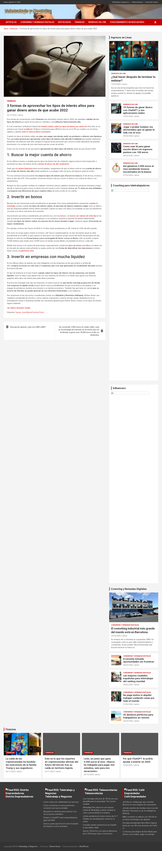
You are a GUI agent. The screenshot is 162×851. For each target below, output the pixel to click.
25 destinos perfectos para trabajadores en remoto (138, 716)
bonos (63, 216)
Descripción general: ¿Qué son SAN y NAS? (28, 327)
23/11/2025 (49, 771)
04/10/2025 (88, 775)
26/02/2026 (128, 721)
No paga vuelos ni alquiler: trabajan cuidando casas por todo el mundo (138, 698)
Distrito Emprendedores (19, 796)
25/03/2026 (116, 636)
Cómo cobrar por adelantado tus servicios (61, 802)
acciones (52, 203)
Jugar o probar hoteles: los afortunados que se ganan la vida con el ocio (139, 129)
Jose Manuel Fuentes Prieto (33, 312)
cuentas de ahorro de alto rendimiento (53, 164)
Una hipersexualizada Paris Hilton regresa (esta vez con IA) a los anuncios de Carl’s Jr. (140, 825)
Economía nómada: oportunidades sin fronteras (138, 660)
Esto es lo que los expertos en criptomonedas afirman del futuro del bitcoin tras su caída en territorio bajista (61, 763)
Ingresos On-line (97, 22)
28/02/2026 (128, 685)
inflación (29, 129)
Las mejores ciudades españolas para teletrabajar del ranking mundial (138, 678)
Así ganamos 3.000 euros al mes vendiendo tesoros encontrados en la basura (138, 169)
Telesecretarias (137, 2)
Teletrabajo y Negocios (120, 2)
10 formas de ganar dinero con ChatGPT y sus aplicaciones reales (137, 110)
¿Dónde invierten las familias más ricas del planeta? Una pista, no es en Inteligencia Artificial (140, 811)
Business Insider (23, 308)
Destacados (64, 22)
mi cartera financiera (23, 168)
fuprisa (18, 312)
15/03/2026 (116, 84)
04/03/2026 (128, 665)
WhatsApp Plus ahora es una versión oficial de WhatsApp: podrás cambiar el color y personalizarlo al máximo (99, 810)
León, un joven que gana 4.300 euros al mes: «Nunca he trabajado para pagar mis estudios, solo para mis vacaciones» (99, 765)
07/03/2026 (128, 175)
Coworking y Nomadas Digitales (37, 22)
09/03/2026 (128, 136)
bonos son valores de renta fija (83, 216)
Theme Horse (54, 846)
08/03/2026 (128, 156)
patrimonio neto (27, 251)
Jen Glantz (11, 308)
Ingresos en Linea (121, 37)
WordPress (84, 846)
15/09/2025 (128, 765)
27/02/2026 (128, 704)
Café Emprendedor (135, 796)
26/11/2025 (10, 771)
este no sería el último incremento (36, 132)
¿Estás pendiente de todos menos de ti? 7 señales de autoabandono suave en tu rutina (100, 819)
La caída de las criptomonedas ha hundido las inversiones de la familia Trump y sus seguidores (21, 763)
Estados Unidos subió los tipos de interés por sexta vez (64, 126)
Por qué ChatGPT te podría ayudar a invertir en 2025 (138, 760)
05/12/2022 (12, 115)
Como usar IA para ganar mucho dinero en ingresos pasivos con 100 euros (137, 149)
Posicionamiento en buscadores (127, 22)
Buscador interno (152, 2)
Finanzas (80, 22)
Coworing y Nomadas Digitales (129, 588)
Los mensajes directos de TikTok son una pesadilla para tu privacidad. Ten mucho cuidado (100, 801)
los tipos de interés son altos (78, 245)
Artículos (11, 22)
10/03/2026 (128, 116)
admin (20, 115)
